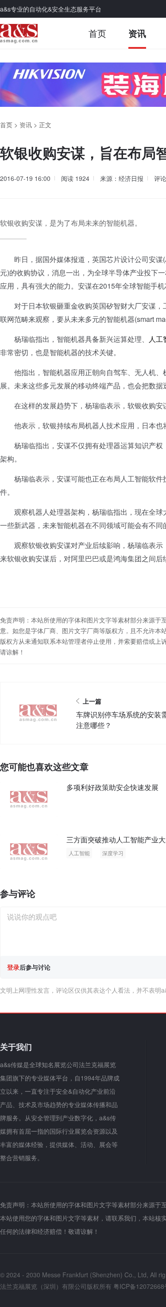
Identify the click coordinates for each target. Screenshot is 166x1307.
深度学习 (113, 853)
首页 (97, 33)
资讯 (137, 33)
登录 (13, 967)
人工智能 (79, 853)
